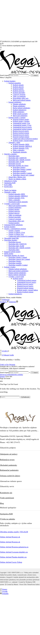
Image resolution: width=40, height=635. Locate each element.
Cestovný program (19, 94)
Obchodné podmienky (8, 465)
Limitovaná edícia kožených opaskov (25, 139)
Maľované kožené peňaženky (18, 271)
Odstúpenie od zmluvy (8, 454)
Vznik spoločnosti (7, 498)
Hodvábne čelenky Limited (22, 169)
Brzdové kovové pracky (21, 131)
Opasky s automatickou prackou (15, 229)
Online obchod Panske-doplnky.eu (13, 557)
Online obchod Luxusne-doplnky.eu (14, 552)
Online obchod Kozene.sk (10, 542)
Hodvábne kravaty (15, 164)
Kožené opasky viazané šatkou (23, 140)
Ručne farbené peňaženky (21, 108)
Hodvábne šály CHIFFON (18, 158)
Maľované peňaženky (20, 116)
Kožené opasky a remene (17, 117)
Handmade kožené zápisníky (18, 202)
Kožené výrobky (10, 267)
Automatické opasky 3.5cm (22, 125)
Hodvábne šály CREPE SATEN (19, 160)
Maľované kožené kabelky (22, 100)
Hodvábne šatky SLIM (16, 162)
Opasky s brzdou (14, 230)
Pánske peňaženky (19, 106)
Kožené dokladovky (19, 110)
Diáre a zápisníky (19, 150)
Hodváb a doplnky (10, 154)
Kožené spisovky (18, 91)
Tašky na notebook (19, 96)
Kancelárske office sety (20, 98)
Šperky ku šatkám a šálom (17, 179)
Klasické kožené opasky (21, 119)
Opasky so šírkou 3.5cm (17, 232)
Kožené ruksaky (18, 85)
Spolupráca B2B (9, 183)
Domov (2, 376)
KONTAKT (8, 187)
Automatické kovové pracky (22, 127)
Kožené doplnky (9, 81)
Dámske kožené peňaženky (18, 269)
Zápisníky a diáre (14, 142)
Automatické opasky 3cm (21, 123)
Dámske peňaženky (19, 104)
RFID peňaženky (18, 112)
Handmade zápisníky (20, 152)
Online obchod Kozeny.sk (10, 537)
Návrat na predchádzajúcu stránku (11, 374)
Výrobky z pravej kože (12, 204)
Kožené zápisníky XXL (21, 148)
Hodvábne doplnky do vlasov (18, 165)
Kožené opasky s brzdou (21, 121)
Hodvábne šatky (14, 156)
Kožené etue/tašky (19, 93)
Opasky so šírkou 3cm (16, 234)
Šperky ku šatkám (10, 190)
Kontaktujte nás (6, 493)
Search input (4, 75)
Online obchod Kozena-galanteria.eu (14, 547)
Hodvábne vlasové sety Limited (23, 175)
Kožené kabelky (18, 89)
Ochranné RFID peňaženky (13, 225)
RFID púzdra (8, 253)
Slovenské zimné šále (11, 238)
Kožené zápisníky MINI (21, 144)
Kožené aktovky (18, 87)
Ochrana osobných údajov (10, 476)
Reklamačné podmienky (9, 470)
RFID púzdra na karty (20, 114)
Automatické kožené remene (22, 129)
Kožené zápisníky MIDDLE (22, 146)
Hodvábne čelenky (19, 167)
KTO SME (8, 185)
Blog (2, 503)
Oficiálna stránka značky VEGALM (14, 532)
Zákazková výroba (10, 181)
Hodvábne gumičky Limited (22, 173)
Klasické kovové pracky (21, 135)
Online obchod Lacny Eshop (11, 562)
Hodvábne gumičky (19, 171)
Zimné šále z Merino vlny (17, 177)
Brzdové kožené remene (21, 133)
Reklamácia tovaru (7, 460)
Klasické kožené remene (21, 137)
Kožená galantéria (15, 83)
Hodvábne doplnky (10, 240)
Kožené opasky (18, 278)
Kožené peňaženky (15, 102)
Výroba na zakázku (7, 519)
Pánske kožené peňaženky (17, 273)
